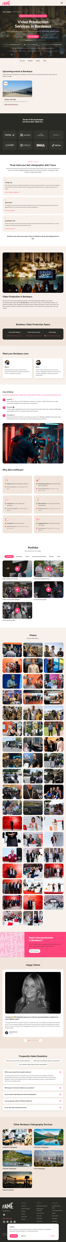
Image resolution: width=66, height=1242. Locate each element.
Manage (52, 1236)
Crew (4, 11)
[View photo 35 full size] (33, 823)
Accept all (13, 1236)
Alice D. (7, 367)
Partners (23, 1211)
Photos (38, 60)
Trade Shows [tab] (19, 556)
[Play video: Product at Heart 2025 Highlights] (17, 589)
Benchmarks (55, 1216)
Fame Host (24, 1216)
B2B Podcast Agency (42, 1206)
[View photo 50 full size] (33, 902)
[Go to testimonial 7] (37, 1040)
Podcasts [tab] (51, 556)
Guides (54, 1213)
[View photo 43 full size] (12, 871)
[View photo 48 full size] (53, 886)
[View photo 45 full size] (53, 871)
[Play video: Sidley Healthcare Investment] (17, 569)
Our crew (22, 60)
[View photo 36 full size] (53, 823)
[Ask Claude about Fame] (7, 1221)
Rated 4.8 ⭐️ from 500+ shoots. (33, 16)
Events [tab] (27, 556)
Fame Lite (39, 1216)
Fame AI (23, 1219)
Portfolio (30, 60)
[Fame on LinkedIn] (4, 1214)
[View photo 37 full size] (12, 839)
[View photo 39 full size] (53, 839)
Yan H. (37, 367)
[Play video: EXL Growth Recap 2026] (48, 589)
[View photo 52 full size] (12, 918)
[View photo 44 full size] (33, 871)
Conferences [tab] (9, 556)
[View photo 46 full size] (12, 886)
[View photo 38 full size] (33, 839)
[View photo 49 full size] (12, 902)
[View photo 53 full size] (33, 918)
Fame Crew (39, 1221)
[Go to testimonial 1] (28, 1040)
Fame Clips (39, 1218)
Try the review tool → (10, 228)
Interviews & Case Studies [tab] (39, 556)
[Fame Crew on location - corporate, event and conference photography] (12, 650)
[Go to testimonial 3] (31, 1040)
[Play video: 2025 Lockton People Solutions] (48, 569)
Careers (23, 1214)
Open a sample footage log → (12, 192)
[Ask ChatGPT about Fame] (4, 1221)
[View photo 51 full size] (53, 902)
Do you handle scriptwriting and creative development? (33, 1064)
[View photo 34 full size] (12, 823)
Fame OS (23, 1206)
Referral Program (25, 1208)
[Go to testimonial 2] (30, 1040)
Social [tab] (58, 556)
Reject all (23, 1236)
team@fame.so (29, 40)
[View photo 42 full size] (53, 855)
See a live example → (10, 210)
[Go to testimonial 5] (34, 1040)
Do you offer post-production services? (16, 1107)
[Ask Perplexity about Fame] (11, 1221)
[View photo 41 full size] (33, 855)
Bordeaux (8, 11)
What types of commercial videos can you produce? (46, 1060)
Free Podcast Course (57, 1210)
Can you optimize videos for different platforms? (18, 1101)
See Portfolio (33, 125)
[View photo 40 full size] (12, 855)
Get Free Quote (33, 36)
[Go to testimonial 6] (35, 1040)
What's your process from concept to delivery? (18, 1060)
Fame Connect (40, 1213)
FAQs (44, 60)
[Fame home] (6, 3)
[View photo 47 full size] (33, 886)
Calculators (55, 1218)
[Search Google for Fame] (14, 1221)
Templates (54, 1221)
